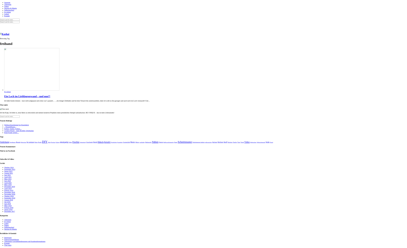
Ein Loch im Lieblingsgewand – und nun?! (27, 96)
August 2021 (8, 173)
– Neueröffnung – (10, 127)
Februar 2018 (8, 208)
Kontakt (7, 16)
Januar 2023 (8, 171)
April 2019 (8, 188)
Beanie (18, 142)
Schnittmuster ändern (198, 142)
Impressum (8, 238)
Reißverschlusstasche (169, 142)
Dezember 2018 (9, 192)
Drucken (53, 142)
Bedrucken (23, 142)
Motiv (132, 142)
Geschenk (89, 142)
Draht (49, 142)
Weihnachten (253, 142)
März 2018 (8, 206)
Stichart (214, 142)
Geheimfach (83, 142)
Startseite (7, 3)
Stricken (230, 142)
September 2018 (9, 198)
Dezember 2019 (9, 187)
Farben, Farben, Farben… (13, 129)
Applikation (13, 142)
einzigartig (64, 142)
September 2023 (9, 169)
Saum (175, 142)
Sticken (220, 142)
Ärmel (271, 142)
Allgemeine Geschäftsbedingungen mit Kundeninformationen (24, 241)
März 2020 (8, 185)
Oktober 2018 (9, 196)
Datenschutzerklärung (11, 239)
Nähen (6, 6)
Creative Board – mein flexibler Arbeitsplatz (19, 131)
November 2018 (9, 194)
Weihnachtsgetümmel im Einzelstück (16, 125)
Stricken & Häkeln (10, 8)
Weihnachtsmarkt (261, 142)
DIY (44, 141)
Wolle (268, 142)
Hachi (95, 142)
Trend (242, 142)
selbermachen (208, 142)
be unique (7, 12)
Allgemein (7, 4)
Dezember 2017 (9, 211)
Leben (6, 223)
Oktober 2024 (9, 167)
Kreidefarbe (114, 142)
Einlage (57, 142)
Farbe (70, 142)
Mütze (137, 142)
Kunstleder (120, 142)
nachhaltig (142, 142)
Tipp (238, 142)
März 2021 (8, 179)
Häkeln (101, 142)
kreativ (107, 142)
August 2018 (8, 200)
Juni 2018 (7, 204)
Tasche (235, 142)
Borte (36, 142)
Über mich (7, 245)
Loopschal (126, 142)
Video (247, 142)
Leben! (6, 14)
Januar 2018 (8, 209)
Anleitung (4, 142)
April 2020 (8, 183)
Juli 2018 (7, 202)
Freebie (75, 142)
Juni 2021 (7, 175)
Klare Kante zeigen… (11, 133)
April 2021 (8, 177)
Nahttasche (148, 142)
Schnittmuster (185, 142)
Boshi (40, 142)
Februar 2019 (8, 190)
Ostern (161, 142)
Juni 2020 (7, 181)
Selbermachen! (9, 10)
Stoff (225, 142)
